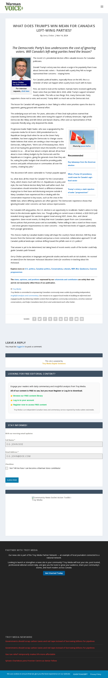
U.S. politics (30, 269)
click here (25, 91)
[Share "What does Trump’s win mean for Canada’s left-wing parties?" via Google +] (45, 319)
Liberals (67, 269)
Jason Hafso (86, 146)
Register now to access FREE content (30, 404)
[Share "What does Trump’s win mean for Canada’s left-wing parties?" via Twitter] (39, 319)
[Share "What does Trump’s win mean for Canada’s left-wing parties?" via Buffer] (66, 319)
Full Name (10, 440)
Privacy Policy (95, 674)
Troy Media (17, 289)
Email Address (12, 452)
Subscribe (12, 480)
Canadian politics (43, 269)
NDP (73, 269)
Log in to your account (23, 400)
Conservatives (57, 269)
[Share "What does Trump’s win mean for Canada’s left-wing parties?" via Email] (76, 319)
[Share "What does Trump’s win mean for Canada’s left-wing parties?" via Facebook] (34, 319)
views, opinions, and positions (26, 280)
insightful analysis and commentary (24, 295)
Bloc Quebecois (82, 269)
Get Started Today (54, 573)
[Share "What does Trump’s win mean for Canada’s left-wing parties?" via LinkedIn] (60, 319)
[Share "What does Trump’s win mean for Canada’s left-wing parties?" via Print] (81, 319)
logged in (20, 346)
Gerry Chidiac (48, 35)
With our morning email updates (19, 433)
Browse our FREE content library (28, 395)
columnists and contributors (66, 280)
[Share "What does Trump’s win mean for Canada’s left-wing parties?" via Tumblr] (50, 319)
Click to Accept (80, 674)
